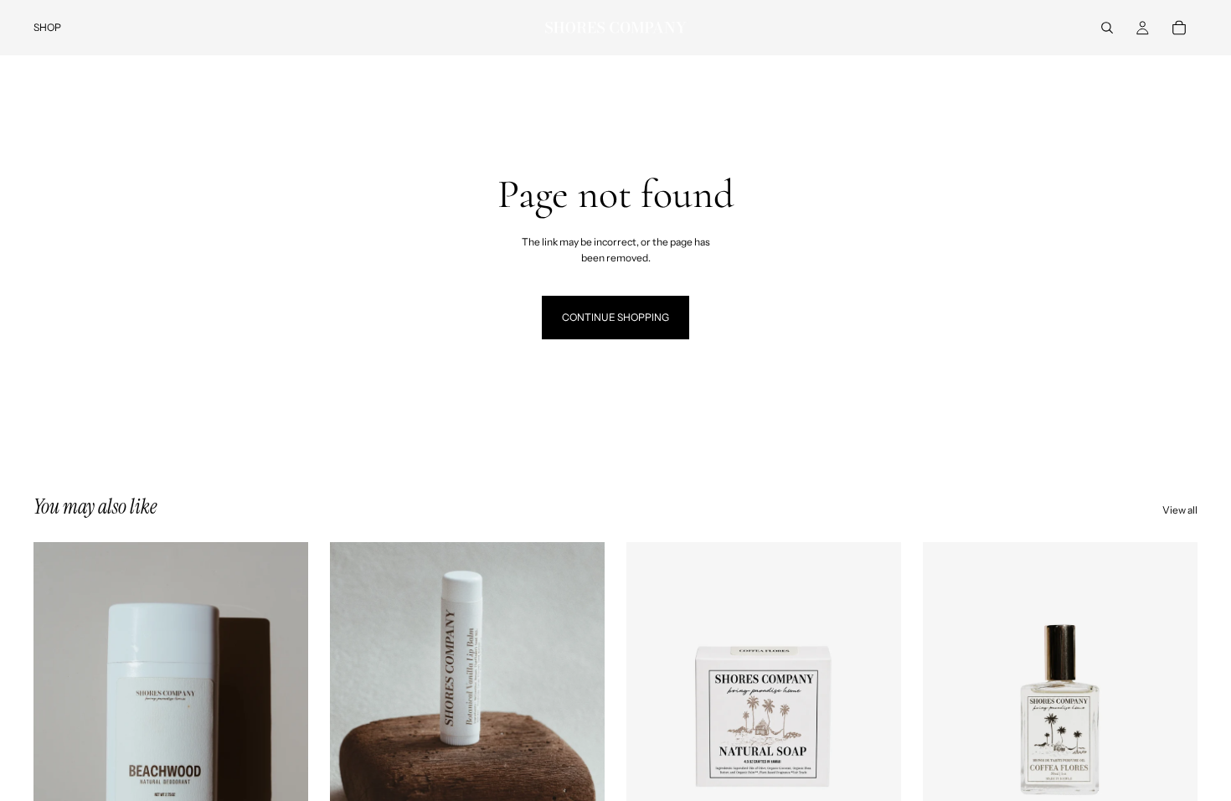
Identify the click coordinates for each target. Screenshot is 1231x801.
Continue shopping (615, 317)
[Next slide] (579, 713)
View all (1180, 510)
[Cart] (1179, 27)
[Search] (1107, 27)
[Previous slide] (355, 713)
